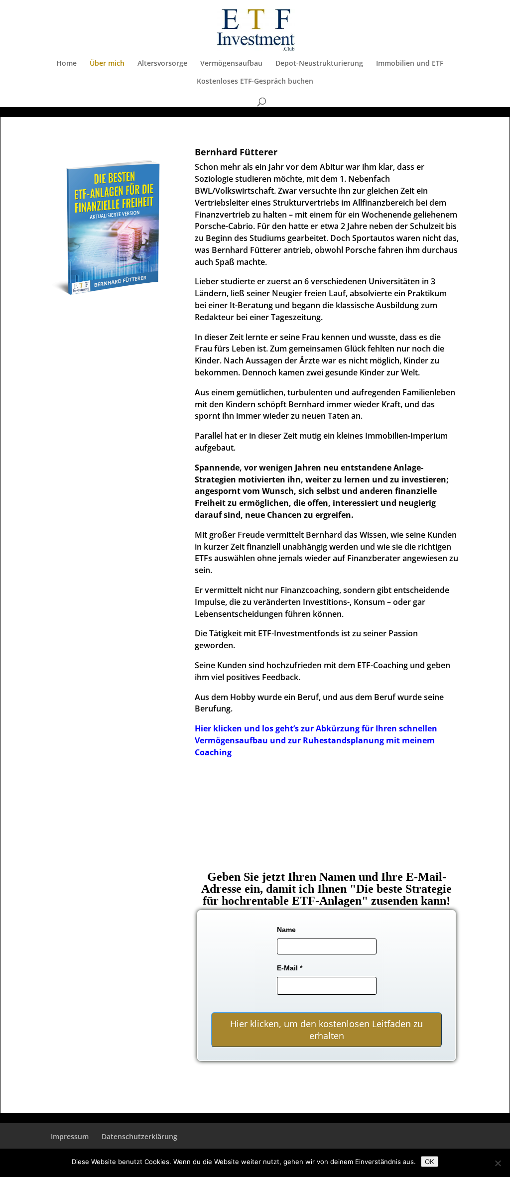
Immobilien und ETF (409, 64)
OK (429, 1162)
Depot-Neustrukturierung (319, 64)
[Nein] (498, 1163)
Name (286, 930)
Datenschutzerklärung (139, 1136)
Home (66, 64)
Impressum (70, 1136)
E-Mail (289, 968)
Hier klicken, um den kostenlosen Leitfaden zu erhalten (326, 1030)
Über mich (107, 64)
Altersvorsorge (162, 64)
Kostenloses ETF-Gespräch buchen (255, 82)
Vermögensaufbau (231, 64)
